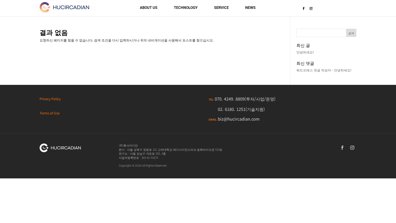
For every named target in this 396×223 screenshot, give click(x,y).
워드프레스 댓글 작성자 (313, 70)
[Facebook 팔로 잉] (303, 8)
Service (221, 7)
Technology (186, 7)
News (250, 7)
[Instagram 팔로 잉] (311, 8)
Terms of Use (50, 112)
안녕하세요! (305, 52)
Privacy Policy (50, 98)
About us (148, 7)
